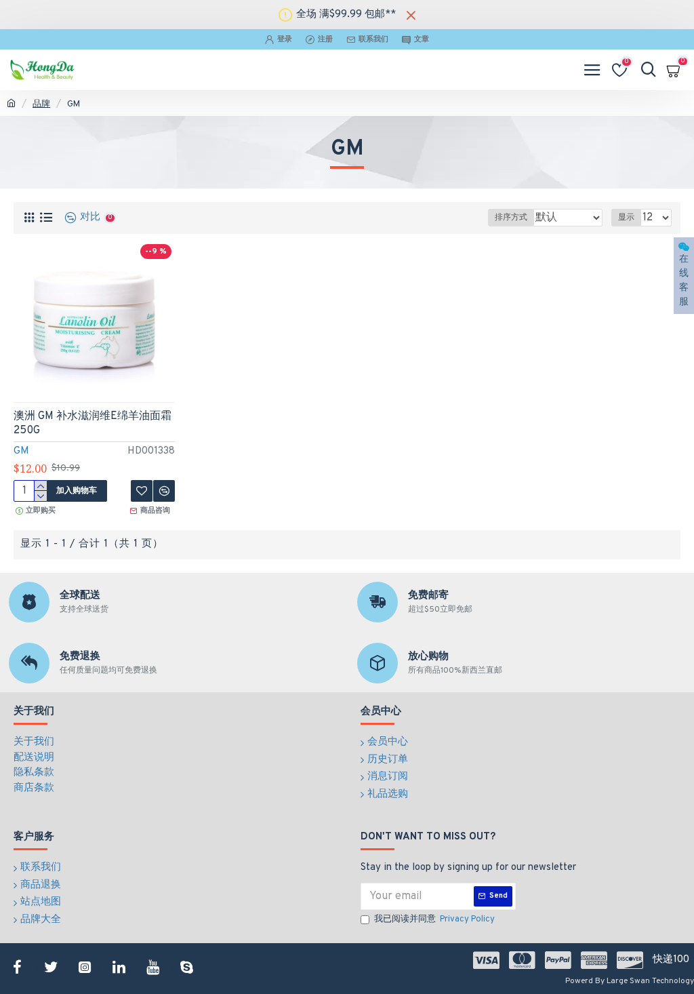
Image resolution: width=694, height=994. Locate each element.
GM (21, 451)
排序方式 (511, 217)
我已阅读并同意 (434, 919)
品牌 (41, 104)
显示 (626, 217)
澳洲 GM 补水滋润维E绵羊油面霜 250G (92, 423)
